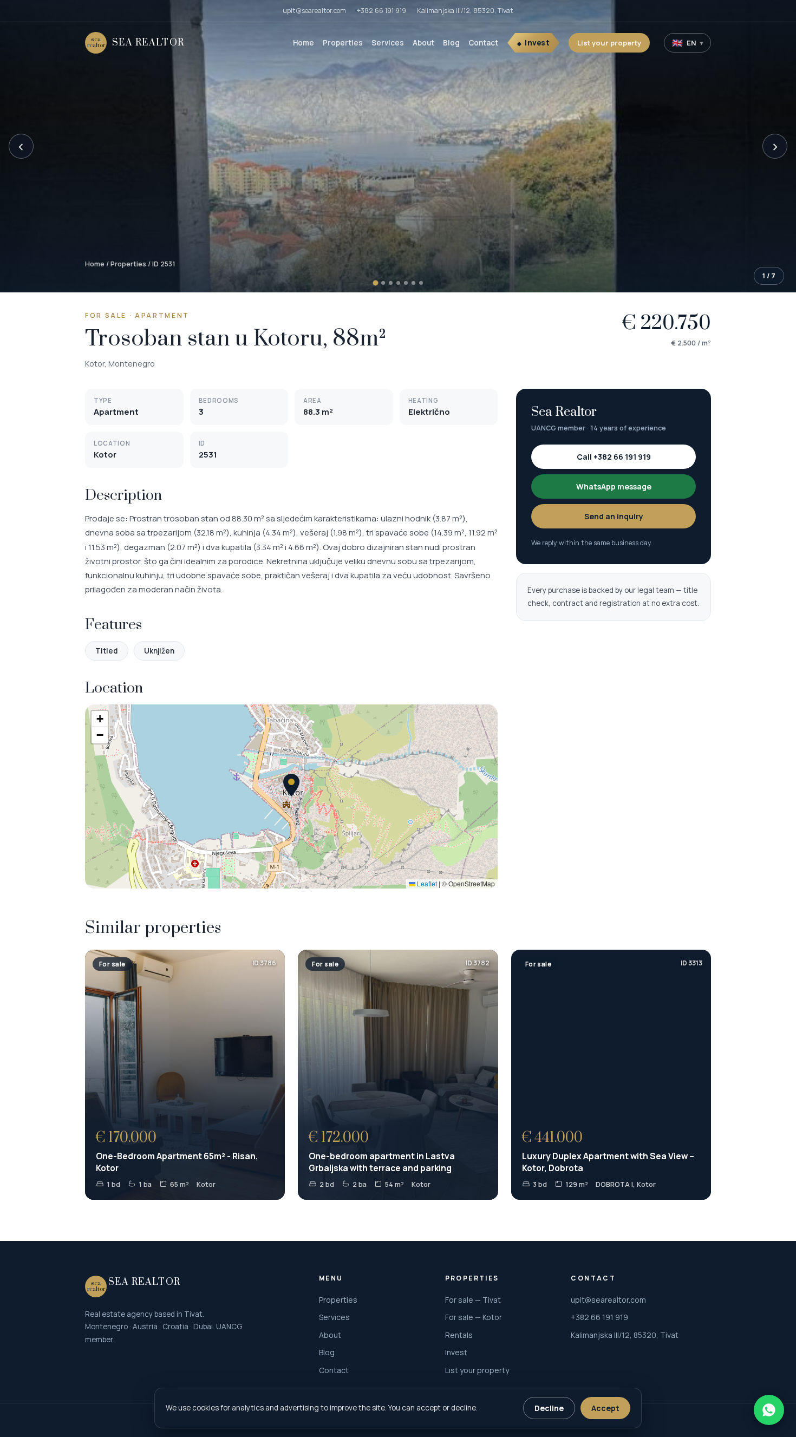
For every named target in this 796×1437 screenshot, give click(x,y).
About (423, 43)
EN (687, 43)
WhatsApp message (613, 486)
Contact (483, 43)
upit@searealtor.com (314, 10)
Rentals (459, 1335)
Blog (451, 43)
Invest (537, 43)
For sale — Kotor (473, 1317)
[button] (291, 785)
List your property (609, 43)
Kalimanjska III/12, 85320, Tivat (465, 10)
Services (387, 43)
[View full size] (398, 146)
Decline (549, 1408)
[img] (291, 796)
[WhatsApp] (769, 1410)
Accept (605, 1408)
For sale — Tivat (473, 1300)
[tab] (375, 283)
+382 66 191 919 (381, 10)
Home (303, 43)
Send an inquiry (613, 516)
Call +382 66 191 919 (614, 457)
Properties (343, 43)
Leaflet (426, 883)
